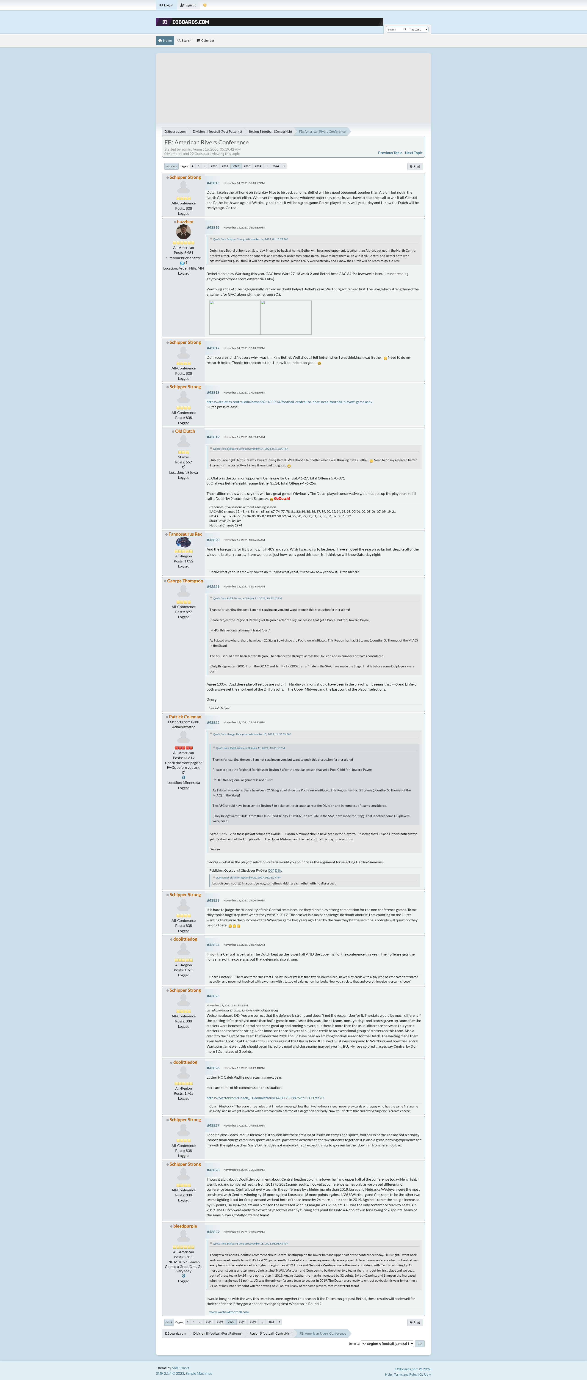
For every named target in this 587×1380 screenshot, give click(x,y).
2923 (247, 166)
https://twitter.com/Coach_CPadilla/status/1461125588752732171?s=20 (265, 1098)
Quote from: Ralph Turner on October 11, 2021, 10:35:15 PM (247, 598)
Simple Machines (199, 1373)
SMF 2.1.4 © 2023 (170, 1373)
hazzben (185, 221)
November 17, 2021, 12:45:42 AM (227, 1005)
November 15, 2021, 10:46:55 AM (244, 539)
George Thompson (185, 580)
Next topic (414, 152)
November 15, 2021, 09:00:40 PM (244, 900)
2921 (225, 166)
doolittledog (185, 939)
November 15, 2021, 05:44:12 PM (244, 722)
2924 (258, 166)
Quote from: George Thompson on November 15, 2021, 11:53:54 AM (252, 734)
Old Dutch (185, 431)
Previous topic (390, 152)
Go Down (171, 166)
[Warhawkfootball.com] (183, 1276)
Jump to (354, 1343)
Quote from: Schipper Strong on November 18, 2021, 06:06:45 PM (250, 1243)
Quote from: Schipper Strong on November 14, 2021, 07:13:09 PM (250, 448)
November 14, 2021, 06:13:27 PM (244, 183)
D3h (278, 870)
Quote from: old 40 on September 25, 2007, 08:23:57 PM (248, 877)
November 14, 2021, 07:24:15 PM (244, 392)
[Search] (404, 29)
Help (388, 1374)
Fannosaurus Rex (185, 534)
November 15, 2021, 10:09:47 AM (244, 436)
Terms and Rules (405, 1374)
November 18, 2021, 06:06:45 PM (244, 1169)
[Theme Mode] (205, 5)
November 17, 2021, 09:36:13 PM (244, 1125)
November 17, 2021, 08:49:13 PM (244, 1067)
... (205, 166)
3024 (275, 166)
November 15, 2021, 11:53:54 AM (244, 586)
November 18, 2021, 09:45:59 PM (244, 1231)
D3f (271, 870)
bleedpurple (185, 1226)
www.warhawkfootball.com (229, 1312)
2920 (214, 166)
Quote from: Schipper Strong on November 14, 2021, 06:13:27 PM (250, 239)
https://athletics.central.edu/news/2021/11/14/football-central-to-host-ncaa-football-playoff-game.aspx (289, 401)
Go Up (169, 1322)
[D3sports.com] (183, 777)
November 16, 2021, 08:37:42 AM (244, 944)
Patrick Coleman (185, 716)
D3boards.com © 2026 (413, 1369)
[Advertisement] (293, 85)
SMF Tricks (180, 1368)
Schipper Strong (185, 177)
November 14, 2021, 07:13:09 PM (244, 348)
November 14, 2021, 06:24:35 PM (244, 227)
